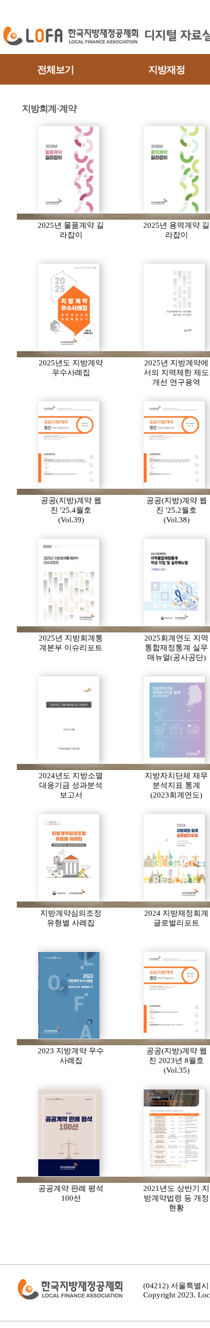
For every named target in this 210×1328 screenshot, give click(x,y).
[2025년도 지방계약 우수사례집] (69, 307)
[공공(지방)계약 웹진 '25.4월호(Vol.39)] (69, 445)
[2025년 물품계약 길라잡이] (69, 170)
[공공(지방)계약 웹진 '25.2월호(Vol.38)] (174, 445)
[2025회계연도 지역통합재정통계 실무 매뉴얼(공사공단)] (174, 582)
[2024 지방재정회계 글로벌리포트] (174, 857)
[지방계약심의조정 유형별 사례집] (69, 857)
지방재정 (166, 69)
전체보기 (55, 69)
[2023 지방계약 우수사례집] (69, 995)
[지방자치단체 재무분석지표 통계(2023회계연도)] (174, 720)
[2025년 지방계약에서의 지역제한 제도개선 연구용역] (174, 307)
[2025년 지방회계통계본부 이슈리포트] (69, 582)
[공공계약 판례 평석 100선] (69, 1133)
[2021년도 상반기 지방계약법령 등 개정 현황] (174, 1133)
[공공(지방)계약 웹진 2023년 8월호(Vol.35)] (174, 995)
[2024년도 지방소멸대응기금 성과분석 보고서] (69, 720)
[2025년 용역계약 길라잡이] (174, 170)
